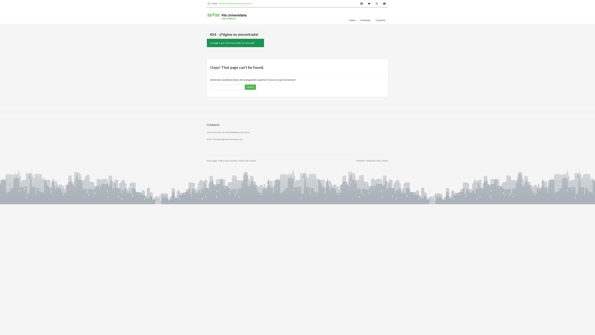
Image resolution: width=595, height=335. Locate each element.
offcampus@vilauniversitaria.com (235, 3)
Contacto (381, 20)
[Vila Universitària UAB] (227, 18)
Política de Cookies (247, 161)
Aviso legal (212, 161)
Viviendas (365, 20)
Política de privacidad (227, 161)
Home (352, 20)
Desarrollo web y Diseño (377, 161)
